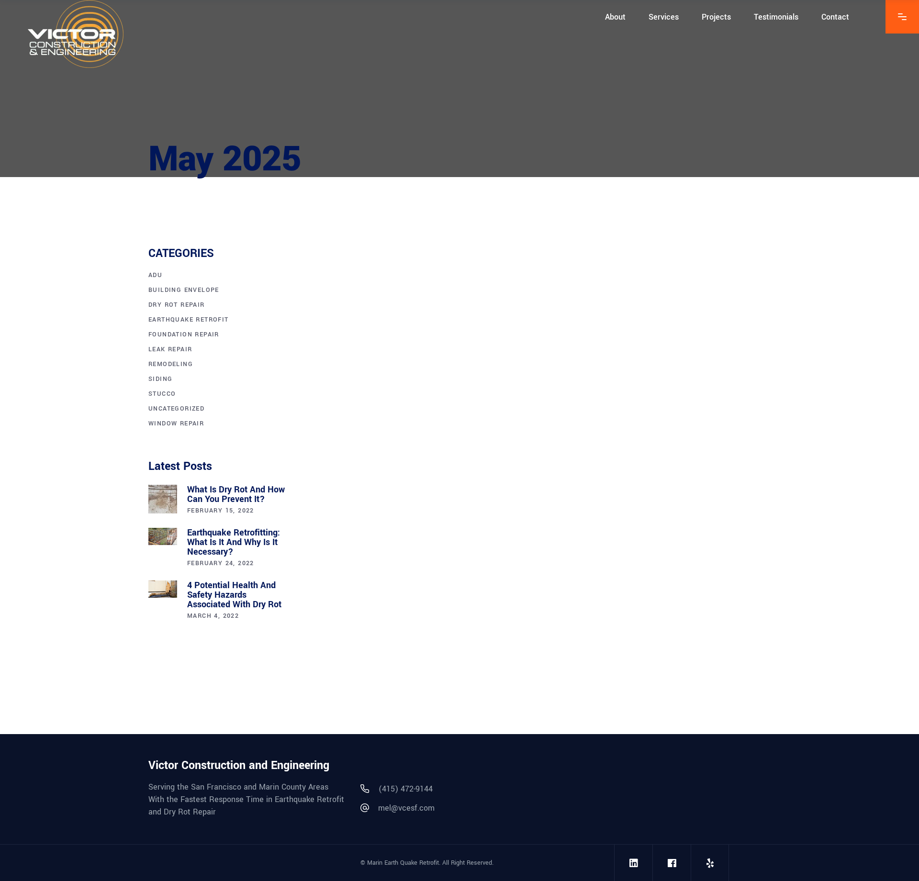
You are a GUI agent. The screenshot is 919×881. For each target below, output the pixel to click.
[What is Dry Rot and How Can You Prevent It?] (162, 499)
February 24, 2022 (220, 563)
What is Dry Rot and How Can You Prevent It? (236, 494)
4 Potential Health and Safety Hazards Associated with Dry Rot (234, 595)
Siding (160, 379)
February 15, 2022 (220, 510)
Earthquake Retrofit (403, 380)
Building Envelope (183, 290)
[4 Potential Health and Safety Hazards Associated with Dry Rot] (162, 589)
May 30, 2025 (333, 380)
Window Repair (176, 423)
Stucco (162, 394)
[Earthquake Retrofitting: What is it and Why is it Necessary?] (162, 537)
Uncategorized (176, 408)
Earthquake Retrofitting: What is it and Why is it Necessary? (233, 542)
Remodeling (170, 364)
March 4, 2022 (213, 616)
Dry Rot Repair (176, 305)
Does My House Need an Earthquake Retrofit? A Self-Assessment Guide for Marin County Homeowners (406, 409)
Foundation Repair (183, 334)
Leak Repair (170, 349)
